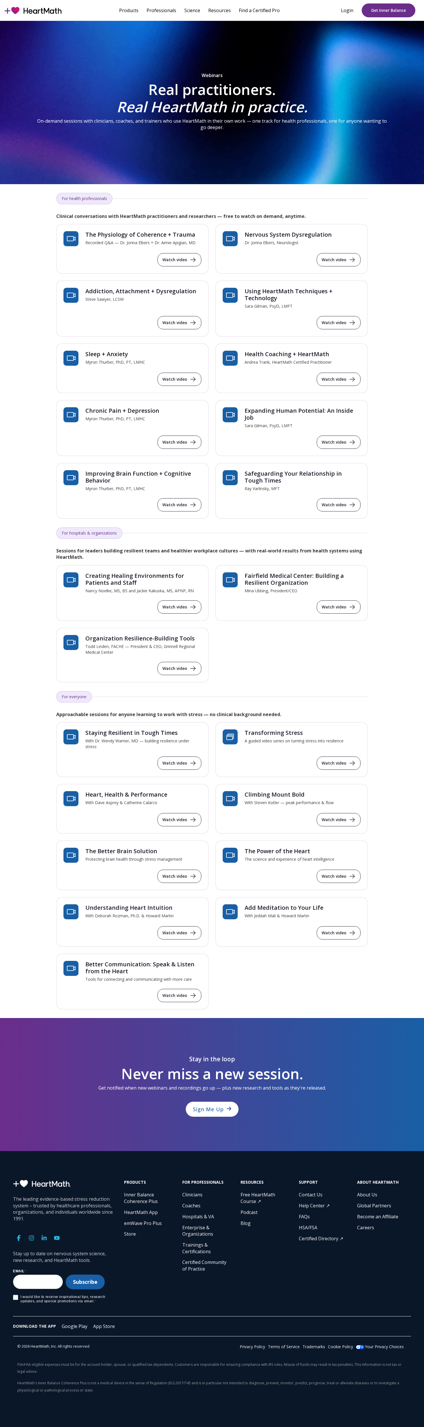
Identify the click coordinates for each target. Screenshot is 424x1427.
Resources (219, 10)
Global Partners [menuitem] (374, 1205)
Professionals (161, 10)
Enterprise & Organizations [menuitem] (197, 1230)
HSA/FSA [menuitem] (308, 1227)
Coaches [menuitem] (191, 1205)
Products (128, 10)
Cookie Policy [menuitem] (340, 1346)
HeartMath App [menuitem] (141, 1212)
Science (192, 10)
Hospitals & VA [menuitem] (198, 1216)
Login (347, 10)
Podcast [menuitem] (249, 1212)
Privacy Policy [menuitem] (252, 1346)
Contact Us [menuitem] (310, 1194)
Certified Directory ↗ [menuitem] (321, 1238)
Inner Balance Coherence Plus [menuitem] (141, 1197)
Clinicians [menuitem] (192, 1194)
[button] (19, 1238)
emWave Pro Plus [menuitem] (143, 1223)
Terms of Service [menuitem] (284, 1346)
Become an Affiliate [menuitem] (377, 1216)
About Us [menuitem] (367, 1194)
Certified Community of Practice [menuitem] (205, 1265)
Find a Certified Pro (259, 10)
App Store (104, 1326)
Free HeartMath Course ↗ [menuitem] (258, 1197)
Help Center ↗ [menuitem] (314, 1205)
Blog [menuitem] (246, 1223)
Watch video (174, 259)
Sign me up (208, 1108)
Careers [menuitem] (365, 1227)
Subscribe (85, 1281)
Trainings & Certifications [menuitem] (196, 1248)
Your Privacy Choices (384, 1346)
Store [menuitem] (130, 1234)
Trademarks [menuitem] (314, 1346)
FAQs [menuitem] (304, 1216)
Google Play (74, 1326)
